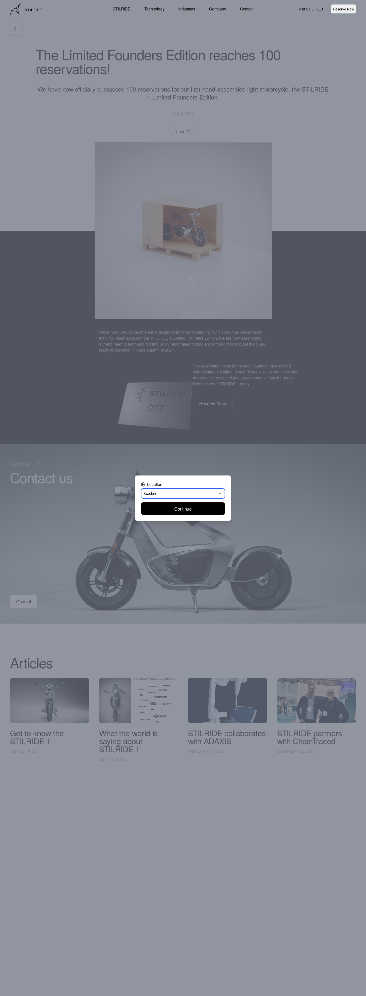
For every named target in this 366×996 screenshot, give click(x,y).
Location (154, 484)
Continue (182, 508)
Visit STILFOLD (311, 8)
